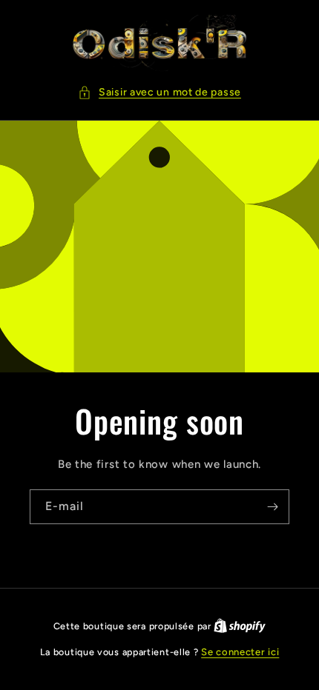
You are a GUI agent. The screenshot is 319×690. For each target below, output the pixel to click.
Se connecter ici (240, 651)
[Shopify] (240, 626)
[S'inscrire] (272, 506)
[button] (159, 92)
